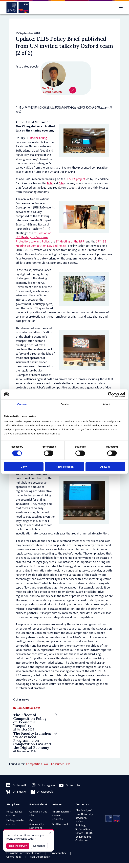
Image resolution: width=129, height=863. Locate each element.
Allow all (105, 466)
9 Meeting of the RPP (70, 241)
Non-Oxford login (40, 857)
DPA (61, 183)
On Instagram (46, 785)
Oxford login (13, 857)
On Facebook (45, 792)
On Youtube (73, 785)
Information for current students (61, 815)
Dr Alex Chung (38, 138)
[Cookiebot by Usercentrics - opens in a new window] (110, 394)
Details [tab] (64, 404)
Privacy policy (58, 853)
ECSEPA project (75, 179)
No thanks (39, 845)
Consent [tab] (22, 404)
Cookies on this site (38, 813)
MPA (50, 183)
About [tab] (106, 404)
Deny (24, 466)
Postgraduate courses (14, 813)
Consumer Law (60, 764)
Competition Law (37, 764)
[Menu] (121, 7)
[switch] (48, 453)
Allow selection (65, 466)
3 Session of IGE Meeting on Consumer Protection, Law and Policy (33, 237)
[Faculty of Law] (17, 7)
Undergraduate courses (15, 822)
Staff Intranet (60, 824)
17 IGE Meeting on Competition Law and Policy (61, 243)
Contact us (81, 840)
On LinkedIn (20, 785)
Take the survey (18, 845)
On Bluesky (19, 792)
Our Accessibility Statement (36, 824)
